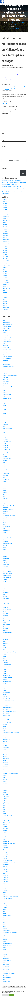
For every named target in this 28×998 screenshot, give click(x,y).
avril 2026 (5, 207)
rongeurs (5, 873)
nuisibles (4, 760)
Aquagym (5, 388)
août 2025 (5, 222)
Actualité (5, 332)
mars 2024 (5, 254)
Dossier (4, 522)
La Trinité (5, 679)
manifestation (5, 734)
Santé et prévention (7, 885)
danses (4, 496)
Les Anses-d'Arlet (6, 698)
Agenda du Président (7, 349)
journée (4, 649)
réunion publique (6, 864)
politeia (4, 813)
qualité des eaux (6, 841)
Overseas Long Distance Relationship (10, 773)
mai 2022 (5, 296)
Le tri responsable (6, 692)
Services (5, 900)
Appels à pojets (6, 383)
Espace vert (5, 568)
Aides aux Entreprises (7, 356)
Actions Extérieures (7, 326)
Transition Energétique (7, 943)
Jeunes (4, 645)
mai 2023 (5, 273)
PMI (4, 809)
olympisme (5, 768)
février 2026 (5, 211)
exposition (5, 579)
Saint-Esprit (5, 877)
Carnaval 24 (5, 445)
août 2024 (5, 245)
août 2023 (5, 267)
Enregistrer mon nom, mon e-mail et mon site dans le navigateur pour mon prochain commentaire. (13, 156)
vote (4, 983)
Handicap (5, 619)
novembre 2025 (6, 216)
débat (4, 500)
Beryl (4, 420)
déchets (4, 504)
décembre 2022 (6, 282)
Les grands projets (7, 703)
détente (4, 513)
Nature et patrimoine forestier (9, 754)
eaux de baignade (6, 530)
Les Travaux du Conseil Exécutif (9, 711)
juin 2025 (5, 226)
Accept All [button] (11, 995)
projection (5, 830)
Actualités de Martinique (8, 337)
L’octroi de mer (6, 668)
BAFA (4, 407)
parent (4, 777)
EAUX (4, 528)
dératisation (5, 511)
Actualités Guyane (6, 339)
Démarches (5, 507)
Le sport (4, 690)
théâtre (4, 936)
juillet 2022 (5, 292)
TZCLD (4, 956)
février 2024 (5, 256)
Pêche (4, 785)
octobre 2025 (6, 218)
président (5, 824)
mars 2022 (5, 299)
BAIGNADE (5, 409)
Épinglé (4, 560)
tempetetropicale (6, 930)
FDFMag (4, 581)
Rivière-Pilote (5, 869)
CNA (4, 464)
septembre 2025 (6, 220)
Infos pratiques (6, 637)
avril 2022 (5, 298)
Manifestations (6, 736)
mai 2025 (5, 228)
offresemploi (5, 766)
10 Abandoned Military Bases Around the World (11, 180)
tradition (4, 941)
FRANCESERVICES (7, 602)
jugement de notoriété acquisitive (10, 653)
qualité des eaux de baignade (9, 843)
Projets (4, 832)
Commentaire (5, 113)
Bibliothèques (5, 424)
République (5, 858)
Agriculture (5, 351)
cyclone (4, 490)
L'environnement (6, 666)
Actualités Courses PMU (8, 336)
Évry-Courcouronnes (7, 577)
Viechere (5, 968)
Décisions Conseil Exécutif (8, 505)
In (3, 626)
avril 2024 (5, 252)
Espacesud (5, 570)
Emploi (4, 547)
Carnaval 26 (5, 447)
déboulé (4, 502)
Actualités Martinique (7, 341)
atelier (4, 404)
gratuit (4, 617)
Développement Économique (9, 515)
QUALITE (5, 839)
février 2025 (5, 233)
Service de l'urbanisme (7, 898)
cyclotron (5, 492)
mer (4, 743)
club (4, 462)
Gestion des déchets (7, 609)
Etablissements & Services (8, 571)
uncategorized (6, 958)
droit (4, 524)
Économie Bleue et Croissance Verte (10, 537)
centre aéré (5, 453)
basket (4, 413)
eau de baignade (6, 526)
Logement (5, 724)
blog (4, 426)
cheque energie (6, 454)
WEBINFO (16, 26)
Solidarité (5, 905)
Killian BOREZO (21, 22)
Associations (5, 402)
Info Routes (5, 628)
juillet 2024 (5, 247)
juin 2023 (5, 271)
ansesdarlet (5, 379)
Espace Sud (5, 566)
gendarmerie (5, 607)
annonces (5, 371)
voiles (4, 979)
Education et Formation (7, 543)
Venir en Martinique (7, 960)
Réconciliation (6, 854)
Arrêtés (4, 392)
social (4, 904)
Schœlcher (5, 888)
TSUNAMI (5, 954)
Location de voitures (7, 722)
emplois (4, 549)
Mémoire (5, 741)
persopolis (5, 790)
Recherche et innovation (8, 851)
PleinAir (4, 807)
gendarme (5, 605)
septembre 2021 (6, 311)
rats (3, 849)
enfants (4, 554)
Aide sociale (5, 353)
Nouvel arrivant (6, 758)
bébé (4, 415)
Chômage (5, 456)
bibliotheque (5, 422)
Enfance (4, 553)
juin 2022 (5, 294)
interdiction (5, 643)
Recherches (5, 853)
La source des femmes (7, 677)
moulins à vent (6, 747)
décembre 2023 (6, 260)
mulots (4, 749)
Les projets (5, 705)
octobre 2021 (6, 309)
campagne (5, 436)
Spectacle (5, 917)
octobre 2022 (6, 286)
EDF (4, 539)
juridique (4, 656)
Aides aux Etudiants (7, 358)
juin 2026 (5, 203)
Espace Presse (6, 564)
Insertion (4, 641)
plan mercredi (6, 804)
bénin (4, 419)
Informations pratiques (7, 632)
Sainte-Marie (5, 881)
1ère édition (5, 319)
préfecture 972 (6, 820)
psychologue (5, 837)
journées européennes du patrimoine (10, 651)
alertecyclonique (6, 364)
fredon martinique (6, 603)
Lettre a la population (7, 719)
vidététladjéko (6, 964)
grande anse (5, 615)
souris (4, 911)
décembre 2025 (6, 214)
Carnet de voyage (6, 449)
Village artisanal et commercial (9, 973)
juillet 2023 (5, 269)
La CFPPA (5, 670)
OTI (3, 770)
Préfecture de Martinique (8, 822)
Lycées (4, 726)
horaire (4, 622)
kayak (4, 658)
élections (5, 545)
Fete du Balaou (6, 592)
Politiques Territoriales (7, 815)
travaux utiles (5, 953)
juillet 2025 (5, 224)
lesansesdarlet (6, 717)
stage (4, 922)
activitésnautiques (6, 330)
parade (4, 775)
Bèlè (4, 417)
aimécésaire (5, 360)
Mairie (4, 730)
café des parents (6, 434)
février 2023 (5, 279)
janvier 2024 (5, 258)
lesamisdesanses (6, 715)
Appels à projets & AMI (7, 386)
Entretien (5, 556)
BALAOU (4, 411)
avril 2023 (5, 275)
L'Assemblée (5, 662)
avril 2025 (5, 230)
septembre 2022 (6, 288)
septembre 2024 (6, 243)
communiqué (5, 471)
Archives (4, 390)
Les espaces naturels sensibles (9, 702)
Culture (4, 487)
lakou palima (5, 685)
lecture (4, 694)
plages (4, 802)
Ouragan (4, 771)
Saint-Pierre (5, 879)
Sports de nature (6, 920)
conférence (5, 475)
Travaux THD (5, 951)
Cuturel (4, 488)
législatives (5, 696)
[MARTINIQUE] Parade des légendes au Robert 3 (11, 186)
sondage (4, 909)
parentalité (5, 779)
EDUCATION (5, 541)
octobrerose (5, 762)
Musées (4, 751)
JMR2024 (5, 647)
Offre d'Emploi (6, 764)
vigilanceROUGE (6, 970)
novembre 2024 (6, 239)
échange (4, 532)
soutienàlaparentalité (7, 915)
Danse (4, 494)
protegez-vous (6, 836)
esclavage (5, 562)
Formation (5, 596)
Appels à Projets (6, 385)
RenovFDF (5, 856)
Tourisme (5, 937)
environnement (6, 558)
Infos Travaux (5, 639)
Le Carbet (5, 688)
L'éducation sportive (7, 664)
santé (4, 883)
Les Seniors (5, 709)
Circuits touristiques (7, 458)
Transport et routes (7, 945)
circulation (5, 460)
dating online (5, 498)
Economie (5, 536)
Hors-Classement (6, 624)
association (5, 400)
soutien (4, 913)
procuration (5, 828)
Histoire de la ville (6, 620)
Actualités (5, 334)
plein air (4, 805)
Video (4, 962)
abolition (4, 321)
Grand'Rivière (5, 613)
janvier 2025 (5, 235)
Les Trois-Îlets (6, 713)
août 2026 (5, 199)
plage (4, 800)
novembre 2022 (6, 284)
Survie (4, 924)
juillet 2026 (5, 201)
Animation (5, 368)
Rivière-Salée (5, 871)
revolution (5, 866)
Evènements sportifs (7, 575)
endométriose (6, 551)
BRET (4, 430)
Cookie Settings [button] (5, 995)
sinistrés (4, 902)
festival (4, 588)
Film (4, 594)
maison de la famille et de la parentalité (11, 732)
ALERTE (4, 362)
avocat (4, 405)
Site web (4, 146)
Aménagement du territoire (8, 366)
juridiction (5, 654)
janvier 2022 (5, 303)
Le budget (5, 687)
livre (4, 720)
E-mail (3, 140)
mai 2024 (5, 250)
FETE (4, 590)
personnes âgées (6, 788)
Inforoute (5, 634)
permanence (5, 786)
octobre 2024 (6, 241)
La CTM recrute (6, 671)
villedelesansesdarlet (7, 977)
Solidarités (5, 907)
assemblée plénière (7, 398)
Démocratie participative (8, 509)
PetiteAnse (5, 798)
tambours (5, 928)
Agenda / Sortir (6, 347)
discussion (5, 519)
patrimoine (5, 783)
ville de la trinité (6, 975)
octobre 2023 (6, 264)
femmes (4, 587)
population (5, 817)
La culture (5, 673)
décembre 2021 (6, 305)
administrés (5, 345)
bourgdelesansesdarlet (7, 428)
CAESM (4, 432)
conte (4, 477)
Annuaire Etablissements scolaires (10, 375)
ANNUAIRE (5, 373)
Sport (4, 919)
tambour (4, 926)
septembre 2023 (6, 265)
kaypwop (5, 660)
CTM (4, 485)
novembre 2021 (6, 307)
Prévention (5, 826)
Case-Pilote (5, 451)
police (4, 811)
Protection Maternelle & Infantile (9, 834)
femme (4, 585)
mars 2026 (5, 209)
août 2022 (5, 290)
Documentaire (6, 520)
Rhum (4, 868)
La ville (4, 683)
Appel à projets (6, 381)
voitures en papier (6, 981)
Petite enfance (6, 796)
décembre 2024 (6, 237)
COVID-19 (5, 483)
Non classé (5, 756)
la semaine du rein (6, 675)
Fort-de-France (6, 598)
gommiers (5, 611)
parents (4, 781)
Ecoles (4, 534)
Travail (4, 947)
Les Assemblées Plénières (8, 700)
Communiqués (6, 473)
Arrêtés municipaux (7, 394)
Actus (4, 343)
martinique (5, 737)
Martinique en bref (6, 739)
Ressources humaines (7, 860)
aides (4, 354)
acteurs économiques (7, 324)
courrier (4, 481)
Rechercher (4, 168)
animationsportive (6, 370)
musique (4, 753)
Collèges (4, 466)
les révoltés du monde (7, 707)
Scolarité (5, 890)
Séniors (4, 894)
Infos (16, 24)
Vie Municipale (6, 966)
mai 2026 (5, 205)
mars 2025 (5, 231)
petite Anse (5, 794)
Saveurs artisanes (6, 887)
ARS (4, 396)
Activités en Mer (6, 328)
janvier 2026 (5, 213)
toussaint (5, 939)
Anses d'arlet (5, 377)
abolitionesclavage (6, 322)
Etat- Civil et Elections (7, 573)
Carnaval (4, 443)
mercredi (5, 745)
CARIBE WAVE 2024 (7, 441)
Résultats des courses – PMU (9, 862)
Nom (3, 133)
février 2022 (5, 301)
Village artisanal (6, 971)
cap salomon (5, 439)
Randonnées (5, 847)
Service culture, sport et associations (10, 896)
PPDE (4, 819)
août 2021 (5, 313)
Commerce (5, 468)
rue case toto (5, 875)
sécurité (4, 892)
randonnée (5, 845)
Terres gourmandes (7, 934)
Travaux (4, 949)
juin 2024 (5, 248)
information (5, 630)
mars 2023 (5, 277)
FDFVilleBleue (6, 583)
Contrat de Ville (6, 479)
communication (6, 469)
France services (6, 600)
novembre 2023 (6, 262)
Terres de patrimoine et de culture (10, 932)
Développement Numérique (8, 517)
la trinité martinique (7, 681)
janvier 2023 (5, 280)
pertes (4, 792)
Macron (4, 728)
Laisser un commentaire (14, 28)
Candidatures (5, 437)
